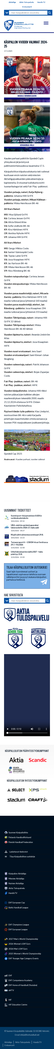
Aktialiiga (12, 2)
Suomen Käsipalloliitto (18, 832)
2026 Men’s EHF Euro (17, 949)
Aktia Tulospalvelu (26, 2)
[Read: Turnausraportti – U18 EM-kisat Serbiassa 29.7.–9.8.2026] (6, 544)
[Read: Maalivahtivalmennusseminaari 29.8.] (6, 536)
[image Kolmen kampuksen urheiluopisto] (17, 771)
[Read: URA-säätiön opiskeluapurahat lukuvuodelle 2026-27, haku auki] (6, 527)
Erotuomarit (27, 7)
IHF (10, 1000)
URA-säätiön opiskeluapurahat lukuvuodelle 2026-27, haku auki (25, 526)
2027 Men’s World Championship (23, 939)
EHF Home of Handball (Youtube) (22, 985)
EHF (10, 975)
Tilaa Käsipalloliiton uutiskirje (22, 856)
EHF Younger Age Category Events (23, 958)
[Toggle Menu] (46, 23)
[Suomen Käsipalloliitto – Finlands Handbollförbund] (18, 24)
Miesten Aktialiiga (16, 878)
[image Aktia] (17, 761)
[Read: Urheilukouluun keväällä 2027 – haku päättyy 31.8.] (6, 553)
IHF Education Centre (17, 1004)
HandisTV (41, 2)
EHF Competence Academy (20, 980)
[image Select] (17, 791)
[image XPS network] (39, 791)
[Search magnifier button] (49, 13)
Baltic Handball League (18, 907)
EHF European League (17, 929)
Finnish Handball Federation (20, 842)
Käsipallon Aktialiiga (17, 873)
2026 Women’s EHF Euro (19, 944)
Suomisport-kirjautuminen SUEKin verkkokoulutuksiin (26, 516)
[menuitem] (12, 2)
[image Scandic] (39, 761)
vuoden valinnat (38, 459)
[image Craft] (39, 801)
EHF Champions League (18, 924)
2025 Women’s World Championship (24, 953)
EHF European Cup (16, 902)
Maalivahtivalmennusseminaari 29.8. (27, 534)
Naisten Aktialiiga (16, 883)
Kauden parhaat (23, 459)
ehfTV (11, 990)
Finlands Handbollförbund (19, 837)
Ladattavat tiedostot (18, 851)
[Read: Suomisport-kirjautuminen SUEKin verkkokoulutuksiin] (6, 517)
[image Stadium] (17, 801)
